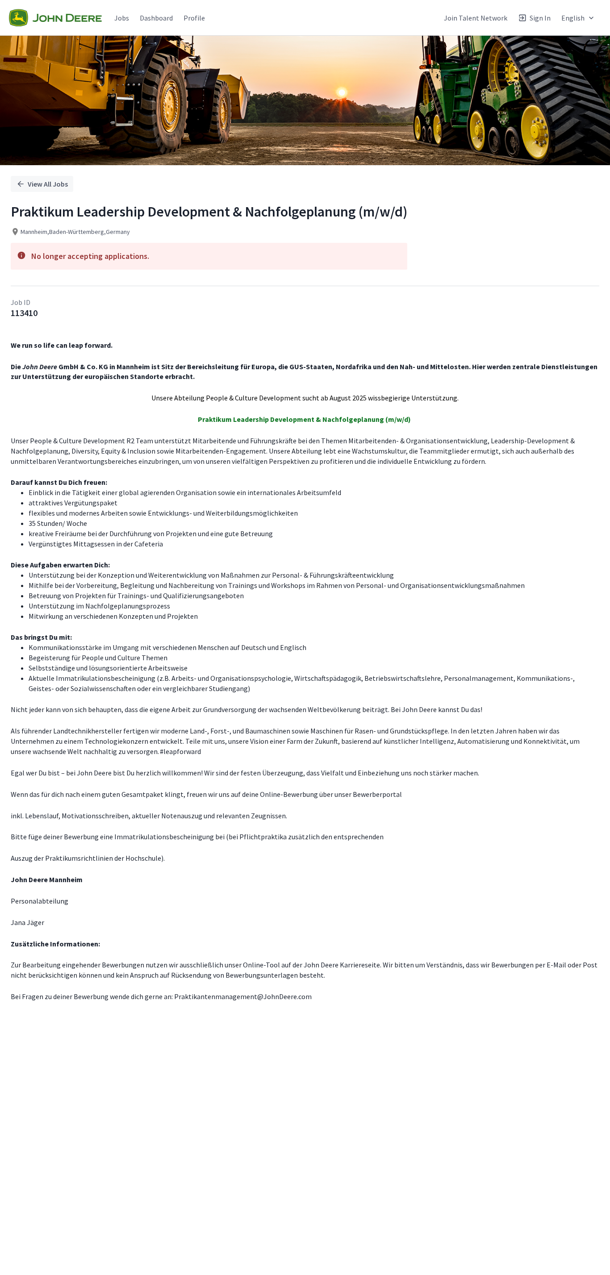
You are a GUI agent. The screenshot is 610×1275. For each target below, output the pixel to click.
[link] (55, 17)
